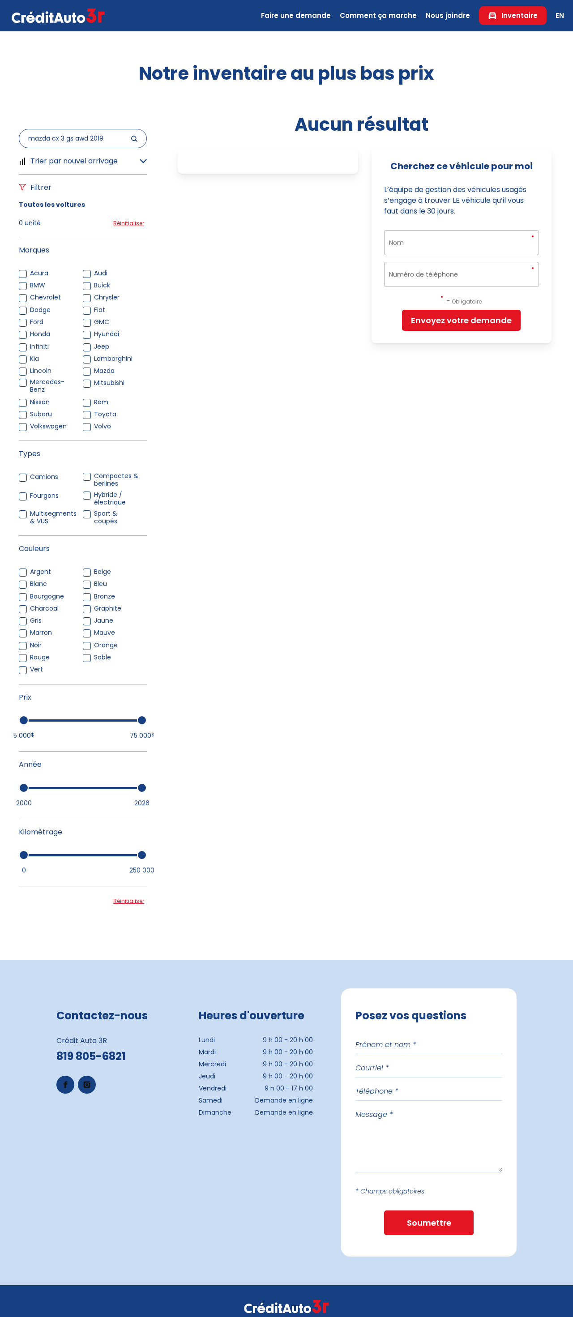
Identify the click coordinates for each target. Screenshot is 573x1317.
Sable (102, 657)
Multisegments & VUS (53, 517)
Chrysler (107, 297)
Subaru (41, 414)
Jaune (103, 620)
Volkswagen (48, 426)
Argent (40, 572)
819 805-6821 (91, 1056)
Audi (100, 273)
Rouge (40, 657)
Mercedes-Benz (47, 385)
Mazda (104, 371)
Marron (41, 633)
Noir (36, 645)
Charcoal (44, 608)
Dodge (40, 310)
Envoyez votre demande (461, 320)
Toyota (105, 414)
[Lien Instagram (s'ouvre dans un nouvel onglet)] (87, 1085)
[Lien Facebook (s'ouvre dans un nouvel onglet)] (65, 1085)
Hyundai (106, 334)
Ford (36, 322)
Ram (101, 402)
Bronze (104, 596)
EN (560, 15)
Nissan (40, 402)
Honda (40, 334)
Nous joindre (448, 15)
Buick (102, 285)
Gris (36, 620)
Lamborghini (113, 359)
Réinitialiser (128, 223)
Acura (39, 273)
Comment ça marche (378, 15)
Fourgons (44, 496)
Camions (44, 477)
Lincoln (40, 371)
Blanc (38, 584)
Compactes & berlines (116, 479)
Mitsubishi (109, 383)
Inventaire (519, 15)
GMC (101, 322)
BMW (37, 285)
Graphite (107, 608)
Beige (102, 572)
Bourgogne (47, 596)
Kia (34, 359)
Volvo (102, 426)
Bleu (100, 584)
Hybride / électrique (110, 498)
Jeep (101, 347)
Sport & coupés (105, 517)
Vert (36, 669)
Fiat (99, 310)
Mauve (104, 633)
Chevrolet (45, 297)
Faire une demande (296, 15)
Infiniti (39, 347)
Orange (106, 645)
